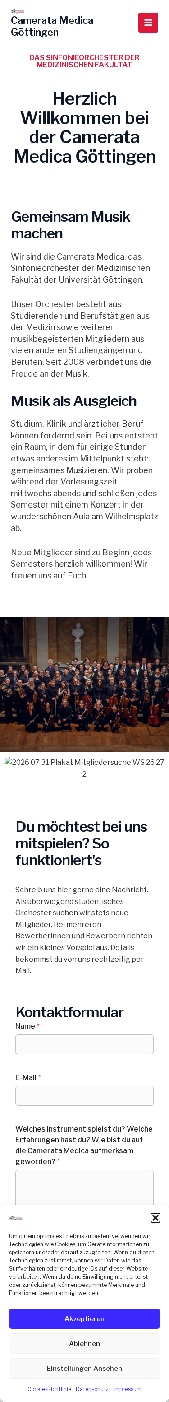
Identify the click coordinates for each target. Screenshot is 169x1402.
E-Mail (28, 1077)
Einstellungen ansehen (84, 1369)
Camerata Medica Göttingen (52, 26)
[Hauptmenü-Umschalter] (148, 23)
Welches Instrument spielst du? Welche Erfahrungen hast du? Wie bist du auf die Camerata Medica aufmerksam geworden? (84, 1145)
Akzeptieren (84, 1319)
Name (27, 1026)
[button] (155, 1217)
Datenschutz (92, 1389)
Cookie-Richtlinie (49, 1389)
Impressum (127, 1389)
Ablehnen (84, 1344)
